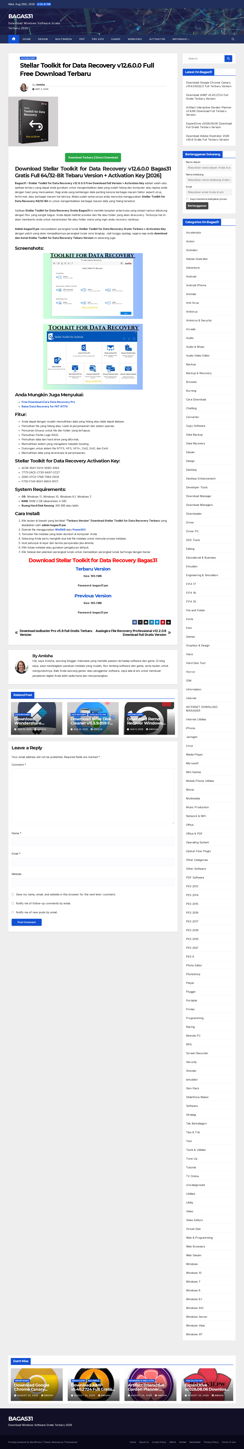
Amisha (40, 84)
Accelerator (193, 232)
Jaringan (192, 737)
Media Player (194, 754)
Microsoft (192, 763)
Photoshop (193, 974)
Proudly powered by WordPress (25, 1442)
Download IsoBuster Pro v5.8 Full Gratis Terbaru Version (56, 633)
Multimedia (63, 39)
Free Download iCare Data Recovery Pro (48, 402)
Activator (157, 39)
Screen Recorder (197, 1053)
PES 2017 (192, 921)
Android (191, 276)
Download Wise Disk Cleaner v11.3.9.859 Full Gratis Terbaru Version (93, 723)
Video (189, 1211)
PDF (82, 39)
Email (16, 853)
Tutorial (191, 1167)
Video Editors (194, 1220)
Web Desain (193, 1255)
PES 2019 (192, 939)
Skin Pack (192, 1088)
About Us (144, 1442)
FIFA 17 (191, 584)
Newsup (56, 1442)
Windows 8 (193, 1290)
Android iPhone (196, 285)
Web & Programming (199, 1237)
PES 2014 (192, 895)
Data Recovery (28, 58)
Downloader (194, 513)
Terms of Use (229, 1442)
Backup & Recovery (199, 373)
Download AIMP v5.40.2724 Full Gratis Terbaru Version (91, 1389)
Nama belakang (194, 174)
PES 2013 (98, 39)
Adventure (193, 267)
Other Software (196, 868)
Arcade (190, 329)
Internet (191, 698)
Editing (190, 548)
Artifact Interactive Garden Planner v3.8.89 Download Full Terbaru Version (209, 111)
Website (16, 874)
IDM (189, 680)
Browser (191, 382)
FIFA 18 (191, 592)
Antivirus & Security (199, 320)
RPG (189, 1044)
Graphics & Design (198, 645)
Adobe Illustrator (197, 259)
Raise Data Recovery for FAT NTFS (45, 406)
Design (190, 461)
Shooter (191, 1070)
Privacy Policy (211, 1442)
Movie (190, 789)
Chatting (191, 408)
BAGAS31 (20, 16)
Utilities (190, 1193)
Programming (194, 1018)
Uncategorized (195, 1185)
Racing (190, 1026)
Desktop (191, 469)
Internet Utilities (196, 719)
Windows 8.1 (194, 1299)
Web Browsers (195, 1246)
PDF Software (195, 877)
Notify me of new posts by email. (36, 912)
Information (193, 689)
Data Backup (194, 434)
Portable (191, 1000)
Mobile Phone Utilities (200, 781)
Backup (191, 364)
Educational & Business (201, 557)
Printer (190, 1009)
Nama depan (193, 162)
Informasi (180, 39)
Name (16, 833)
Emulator (192, 566)
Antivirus (192, 311)
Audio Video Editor (198, 355)
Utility (189, 1202)
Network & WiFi (196, 816)
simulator (192, 1079)
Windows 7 (193, 1281)
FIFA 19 (191, 601)
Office (190, 824)
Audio (190, 338)
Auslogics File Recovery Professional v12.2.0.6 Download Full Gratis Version (131, 633)
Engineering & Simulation (202, 575)
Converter (192, 417)
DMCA (172, 1442)
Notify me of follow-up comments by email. (43, 903)
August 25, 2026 (28, 1395)
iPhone (190, 728)
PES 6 (190, 956)
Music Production (197, 807)
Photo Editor (194, 965)
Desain (43, 39)
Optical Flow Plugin (198, 851)
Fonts (189, 619)
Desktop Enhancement (200, 478)
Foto (189, 628)
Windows (135, 39)
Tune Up (191, 1158)
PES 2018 (192, 930)
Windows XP (194, 1334)
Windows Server (196, 1316)
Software (192, 1106)
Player (190, 983)
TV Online (192, 1176)
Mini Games (193, 772)
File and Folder (195, 610)
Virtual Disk (193, 1229)
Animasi (191, 294)
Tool (189, 1141)
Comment (19, 764)
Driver (190, 522)
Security (191, 1062)
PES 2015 (192, 904)
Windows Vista (195, 1325)
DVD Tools (193, 540)
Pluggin (191, 991)
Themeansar (70, 1442)
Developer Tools (196, 487)
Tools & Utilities (97, 715)
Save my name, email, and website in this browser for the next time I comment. (66, 894)
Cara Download (196, 399)
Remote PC (193, 1035)
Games (116, 39)
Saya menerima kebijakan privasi (208, 199)
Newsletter (195, 1442)
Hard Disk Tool (195, 663)
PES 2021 (192, 947)
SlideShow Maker (197, 1097)
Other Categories (197, 860)
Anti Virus (192, 302)
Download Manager (198, 496)
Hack (189, 654)
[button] (233, 39)
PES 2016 (192, 912)
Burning (191, 390)
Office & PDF (194, 833)
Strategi (191, 1114)
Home (27, 39)
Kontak (182, 1442)
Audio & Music (195, 346)
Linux (189, 745)
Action (190, 241)
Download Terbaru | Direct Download (93, 157)
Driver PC (192, 531)
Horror (190, 671)
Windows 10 (194, 1272)
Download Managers (199, 505)
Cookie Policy (159, 1442)
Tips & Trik (193, 1132)
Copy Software (195, 425)
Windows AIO (194, 1308)
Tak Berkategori (196, 1123)
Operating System (197, 842)
